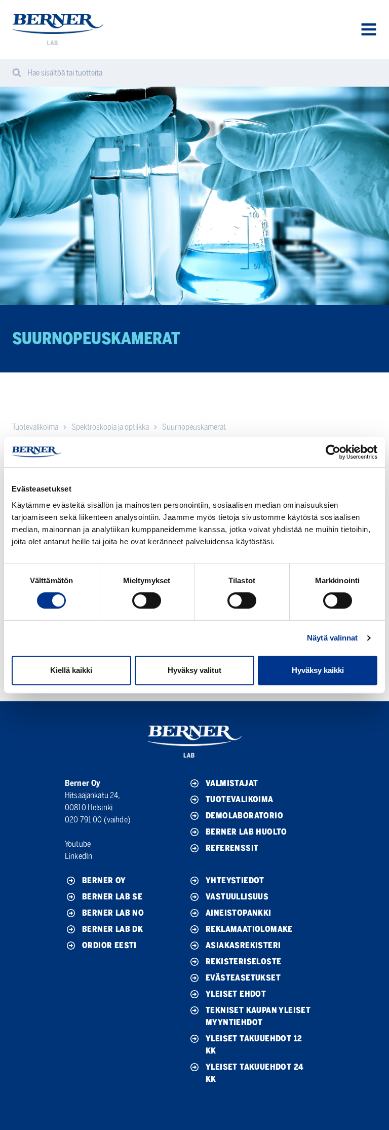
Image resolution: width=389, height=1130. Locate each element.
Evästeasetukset (243, 978)
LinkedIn (78, 856)
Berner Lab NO (113, 913)
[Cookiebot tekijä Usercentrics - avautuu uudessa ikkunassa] (333, 452)
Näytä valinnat (332, 637)
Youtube (78, 844)
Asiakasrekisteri (243, 945)
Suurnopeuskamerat (194, 427)
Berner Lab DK (112, 929)
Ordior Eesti (109, 945)
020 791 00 (83, 819)
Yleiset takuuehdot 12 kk (254, 1045)
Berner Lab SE (112, 896)
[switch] (146, 600)
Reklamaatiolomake (249, 929)
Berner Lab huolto (246, 832)
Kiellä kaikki (71, 670)
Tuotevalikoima (35, 427)
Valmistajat (232, 783)
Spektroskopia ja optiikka (110, 427)
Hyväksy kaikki (318, 670)
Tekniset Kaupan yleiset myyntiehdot (258, 1016)
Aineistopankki (238, 913)
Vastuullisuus (237, 896)
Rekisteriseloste (243, 961)
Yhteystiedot (235, 880)
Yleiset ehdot (236, 994)
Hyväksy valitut (194, 670)
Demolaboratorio (244, 815)
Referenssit (232, 848)
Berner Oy (104, 880)
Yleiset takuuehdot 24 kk (254, 1073)
